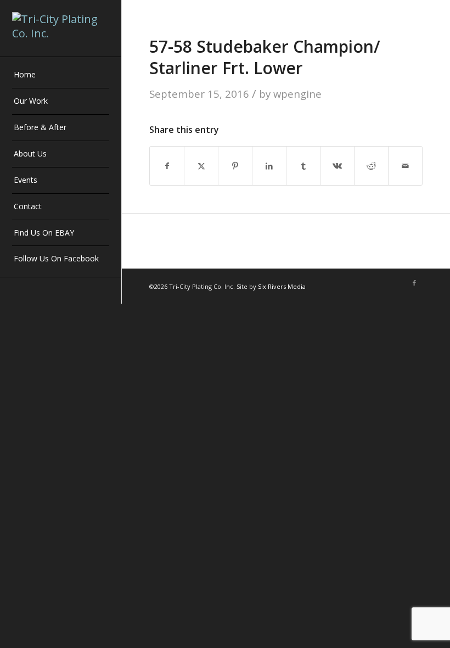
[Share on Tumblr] (303, 166)
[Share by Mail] (405, 166)
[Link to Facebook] (414, 283)
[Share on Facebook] (167, 166)
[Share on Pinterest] (235, 166)
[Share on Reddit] (371, 166)
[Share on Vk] (337, 166)
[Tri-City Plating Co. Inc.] (60, 28)
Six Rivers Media (282, 286)
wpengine (297, 93)
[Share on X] (201, 166)
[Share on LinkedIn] (269, 166)
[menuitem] (60, 75)
